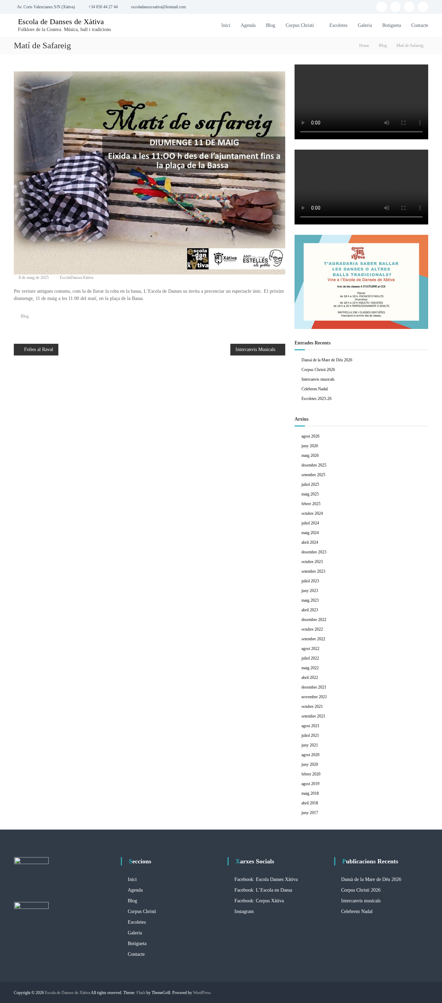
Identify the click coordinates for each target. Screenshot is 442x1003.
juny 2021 (309, 745)
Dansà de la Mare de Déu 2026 (326, 360)
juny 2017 (309, 812)
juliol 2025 (310, 484)
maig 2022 (310, 667)
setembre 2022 (313, 638)
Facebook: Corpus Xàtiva (259, 900)
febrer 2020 (310, 774)
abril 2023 (309, 610)
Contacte (419, 25)
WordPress (202, 992)
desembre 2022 (313, 619)
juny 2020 (309, 764)
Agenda (248, 25)
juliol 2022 (310, 658)
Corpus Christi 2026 (318, 369)
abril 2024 (309, 542)
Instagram (244, 911)
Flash (140, 992)
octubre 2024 (312, 513)
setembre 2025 (313, 474)
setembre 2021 (313, 716)
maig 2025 (310, 494)
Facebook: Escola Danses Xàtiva (266, 879)
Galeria (365, 25)
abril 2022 (309, 677)
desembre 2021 (313, 687)
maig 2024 (310, 532)
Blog (270, 25)
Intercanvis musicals (318, 379)
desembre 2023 (313, 552)
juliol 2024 (310, 523)
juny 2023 (309, 590)
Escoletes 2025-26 (316, 398)
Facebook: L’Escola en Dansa (263, 890)
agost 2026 (310, 436)
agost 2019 (310, 783)
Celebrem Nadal (314, 389)
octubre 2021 (312, 706)
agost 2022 (310, 648)
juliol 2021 (310, 735)
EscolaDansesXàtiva (76, 277)
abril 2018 (309, 803)
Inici (225, 25)
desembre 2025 (313, 465)
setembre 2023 (313, 571)
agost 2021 (310, 725)
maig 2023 (310, 600)
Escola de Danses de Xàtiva (61, 21)
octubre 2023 (312, 561)
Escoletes (338, 25)
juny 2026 (309, 445)
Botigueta (391, 25)
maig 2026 (310, 455)
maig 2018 (310, 793)
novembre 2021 (314, 696)
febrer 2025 (310, 503)
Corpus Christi (300, 25)
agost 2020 (310, 754)
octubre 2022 (312, 629)
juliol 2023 (310, 581)
